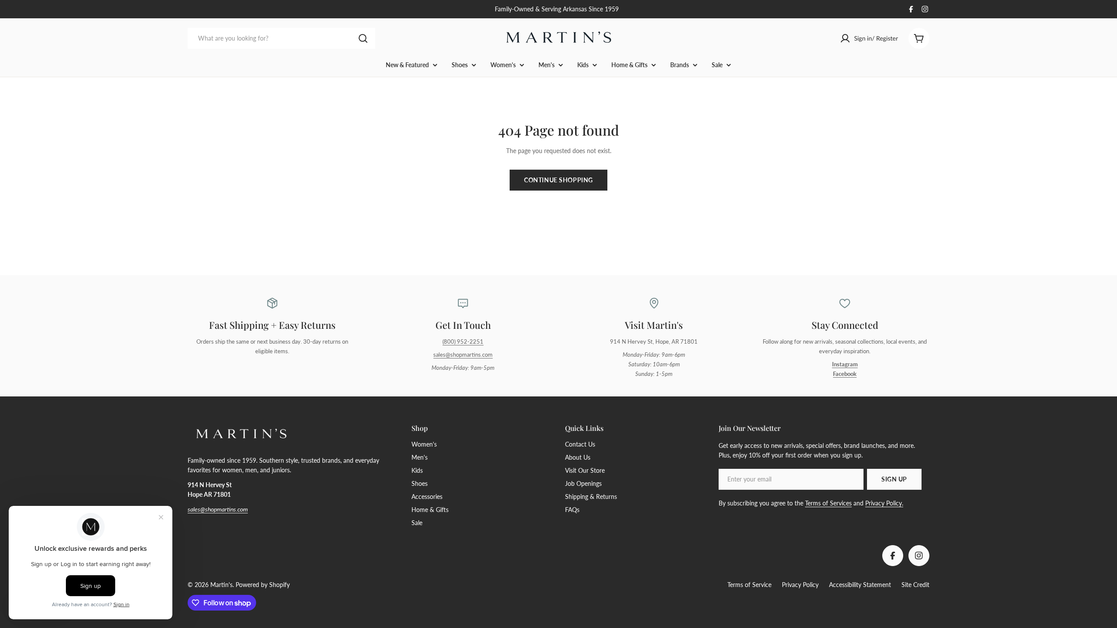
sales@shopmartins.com (463, 355)
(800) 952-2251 (462, 341)
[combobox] (281, 38)
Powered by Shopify (263, 584)
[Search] (363, 38)
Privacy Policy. (884, 503)
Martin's (221, 584)
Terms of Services (828, 503)
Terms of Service (749, 584)
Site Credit (915, 584)
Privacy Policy (800, 584)
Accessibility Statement (860, 584)
